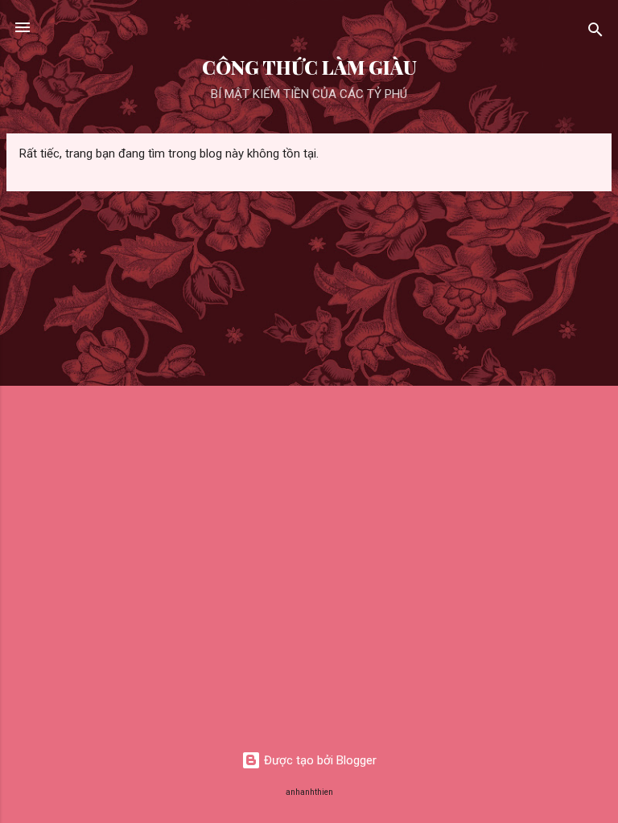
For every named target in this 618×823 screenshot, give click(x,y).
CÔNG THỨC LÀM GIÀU (309, 67)
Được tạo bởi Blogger (319, 760)
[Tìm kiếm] (595, 32)
